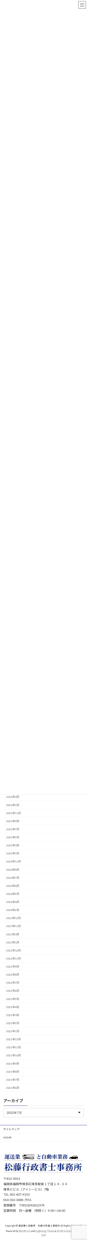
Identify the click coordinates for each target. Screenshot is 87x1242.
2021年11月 (13, 1047)
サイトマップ (11, 1129)
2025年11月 (13, 813)
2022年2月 (12, 1023)
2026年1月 (12, 805)
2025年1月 (12, 853)
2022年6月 (12, 990)
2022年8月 (12, 974)
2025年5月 (12, 837)
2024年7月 (12, 877)
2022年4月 (12, 1006)
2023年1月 (12, 942)
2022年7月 (12, 982)
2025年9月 (12, 821)
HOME (7, 1137)
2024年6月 (12, 885)
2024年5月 (12, 894)
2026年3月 (12, 796)
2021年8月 (12, 1071)
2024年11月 (13, 861)
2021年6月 (12, 1087)
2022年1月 (12, 1031)
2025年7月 (12, 829)
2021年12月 (13, 1039)
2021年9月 (12, 1063)
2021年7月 (12, 1079)
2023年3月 (12, 934)
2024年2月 (12, 910)
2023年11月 (13, 926)
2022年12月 (13, 950)
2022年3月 (12, 1015)
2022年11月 (13, 958)
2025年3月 (12, 845)
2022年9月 (12, 966)
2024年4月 (12, 902)
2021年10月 (13, 1055)
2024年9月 (12, 869)
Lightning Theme (45, 1231)
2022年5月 (12, 998)
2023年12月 (13, 918)
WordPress (25, 1231)
